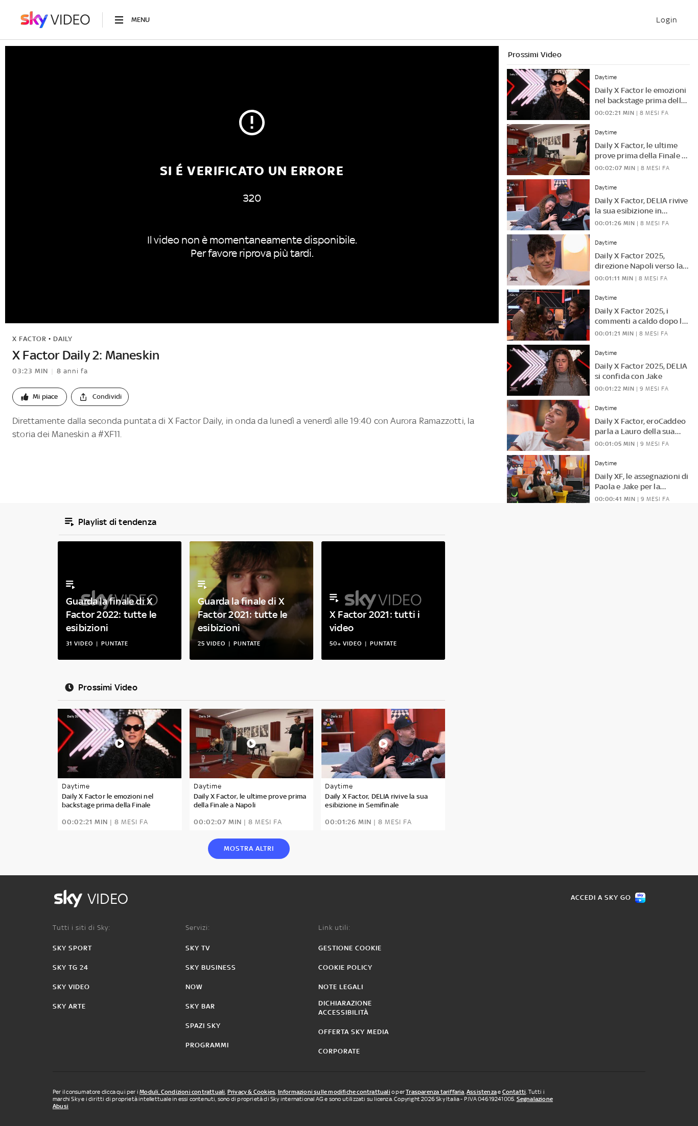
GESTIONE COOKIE (350, 948)
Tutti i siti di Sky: (81, 927)
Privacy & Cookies (251, 1091)
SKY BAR (200, 1006)
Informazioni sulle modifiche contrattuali (334, 1091)
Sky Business (210, 967)
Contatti (514, 1091)
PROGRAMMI (207, 1045)
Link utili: (334, 927)
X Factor (29, 339)
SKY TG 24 (70, 967)
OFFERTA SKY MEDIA (353, 1032)
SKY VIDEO (71, 987)
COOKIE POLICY (345, 967)
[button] (39, 397)
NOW (194, 987)
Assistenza (482, 1091)
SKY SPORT (72, 948)
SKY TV (197, 948)
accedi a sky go (601, 897)
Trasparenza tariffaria (435, 1091)
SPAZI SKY (203, 1025)
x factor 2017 (58, 457)
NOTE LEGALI (340, 987)
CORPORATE (339, 1051)
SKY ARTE (69, 1006)
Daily (63, 339)
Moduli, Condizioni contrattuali (182, 1091)
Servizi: (197, 927)
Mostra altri (249, 848)
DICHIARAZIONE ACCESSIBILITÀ (345, 1007)
